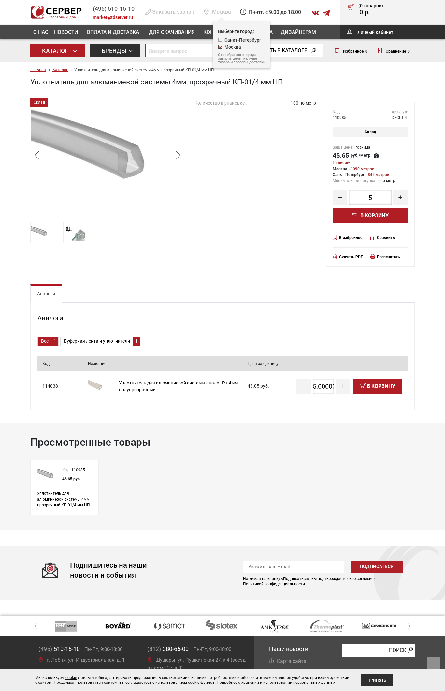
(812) (168, 648)
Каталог (55, 50)
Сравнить (386, 237)
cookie (71, 677)
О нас (40, 31)
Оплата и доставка (113, 31)
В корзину (374, 215)
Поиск (397, 650)
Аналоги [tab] (46, 293)
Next (178, 155)
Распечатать (388, 257)
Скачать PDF (351, 257)
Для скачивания (172, 31)
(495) (59, 648)
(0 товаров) (370, 9)
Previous (37, 155)
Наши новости (288, 648)
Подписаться (377, 566)
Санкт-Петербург (242, 40)
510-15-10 (114, 8)
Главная (38, 70)
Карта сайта (292, 661)
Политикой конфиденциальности (274, 584)
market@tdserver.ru (113, 17)
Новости (66, 31)
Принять (376, 680)
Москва (232, 47)
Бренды (115, 50)
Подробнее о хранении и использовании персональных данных (276, 682)
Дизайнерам (298, 31)
